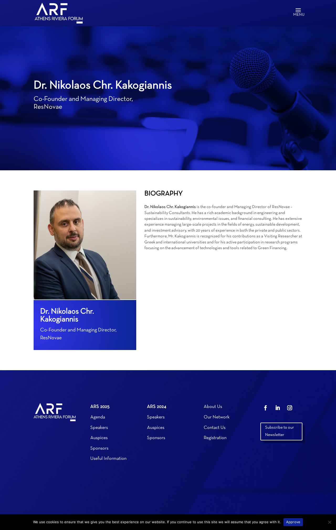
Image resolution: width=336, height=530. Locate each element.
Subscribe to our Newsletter (279, 431)
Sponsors (99, 448)
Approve (293, 522)
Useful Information (108, 458)
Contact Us (214, 427)
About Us (213, 407)
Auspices (99, 438)
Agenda (97, 417)
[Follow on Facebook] (265, 408)
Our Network (216, 417)
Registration (215, 438)
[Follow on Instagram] (290, 408)
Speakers (99, 427)
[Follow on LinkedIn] (277, 408)
